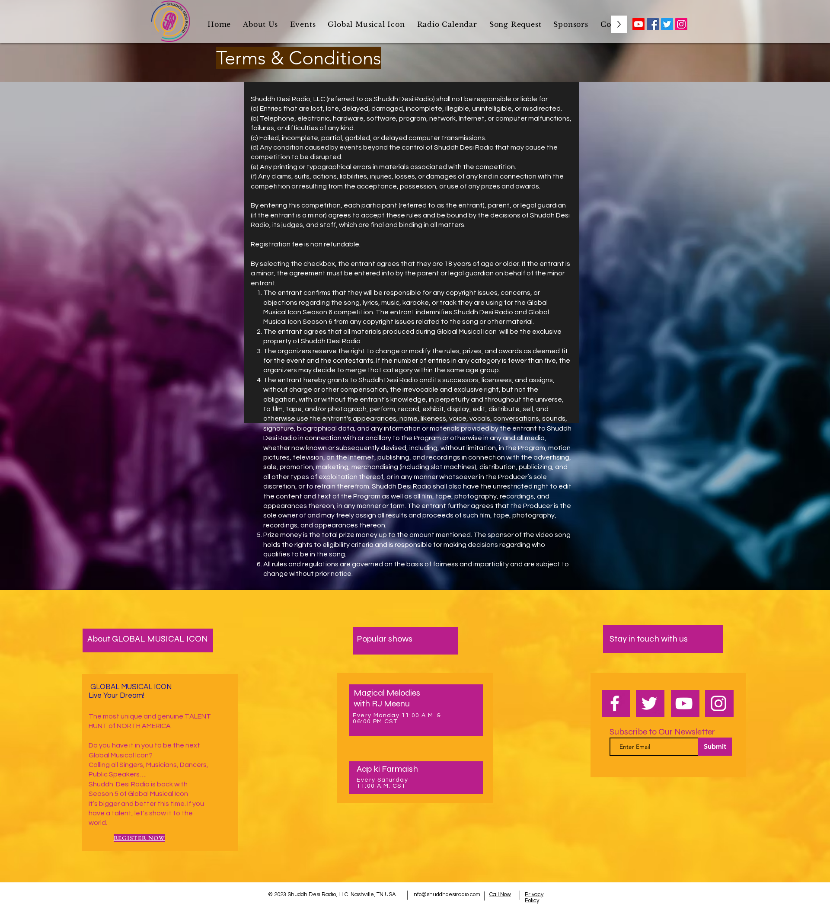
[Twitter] (667, 24)
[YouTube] (684, 703)
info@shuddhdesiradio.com (446, 894)
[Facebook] (653, 24)
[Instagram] (681, 24)
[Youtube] (638, 24)
